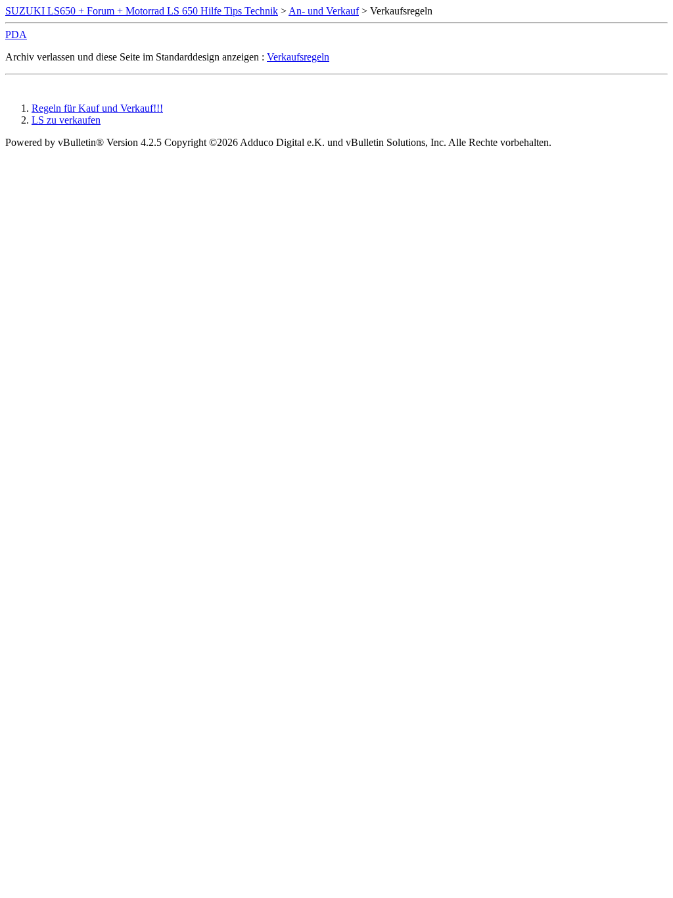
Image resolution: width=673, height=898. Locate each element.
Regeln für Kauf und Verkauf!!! (97, 108)
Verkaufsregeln (298, 56)
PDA (16, 34)
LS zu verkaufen (66, 120)
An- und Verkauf (324, 10)
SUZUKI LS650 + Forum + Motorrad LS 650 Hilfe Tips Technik (141, 10)
